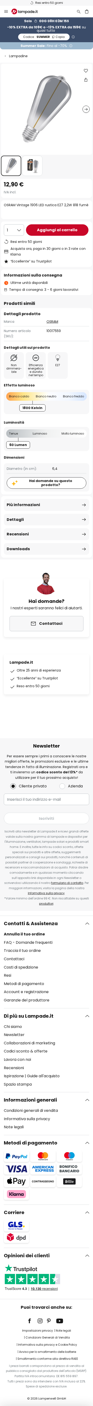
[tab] (46, 962)
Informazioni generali (30, 1100)
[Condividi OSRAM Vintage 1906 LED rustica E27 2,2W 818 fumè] (85, 79)
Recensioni (18, 534)
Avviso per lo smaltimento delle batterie (47, 1352)
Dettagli (15, 519)
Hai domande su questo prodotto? (50, 482)
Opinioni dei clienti (27, 1255)
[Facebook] (32, 1321)
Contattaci (14, 959)
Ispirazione (14, 1076)
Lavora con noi (17, 1059)
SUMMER (44, 37)
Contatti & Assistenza (31, 923)
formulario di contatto (67, 883)
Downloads (18, 549)
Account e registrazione (26, 992)
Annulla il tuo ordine (24, 934)
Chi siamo (13, 1026)
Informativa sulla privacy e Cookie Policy (47, 1345)
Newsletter (14, 1034)
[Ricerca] (79, 11)
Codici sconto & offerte (25, 1051)
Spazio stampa (18, 1084)
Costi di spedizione (21, 967)
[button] (11, 166)
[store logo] (27, 11)
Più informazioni (23, 505)
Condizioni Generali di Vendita (48, 1337)
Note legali (14, 1127)
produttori (46, 904)
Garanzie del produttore (26, 1000)
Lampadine (18, 56)
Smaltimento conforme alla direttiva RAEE (47, 1359)
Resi (7, 975)
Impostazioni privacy (37, 1331)
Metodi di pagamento (24, 983)
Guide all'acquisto (43, 1076)
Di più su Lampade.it (28, 1016)
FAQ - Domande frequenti (28, 942)
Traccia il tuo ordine (22, 950)
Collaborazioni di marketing (29, 1043)
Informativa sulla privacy (46, 893)
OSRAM (52, 321)
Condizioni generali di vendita (31, 1110)
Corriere (14, 1212)
